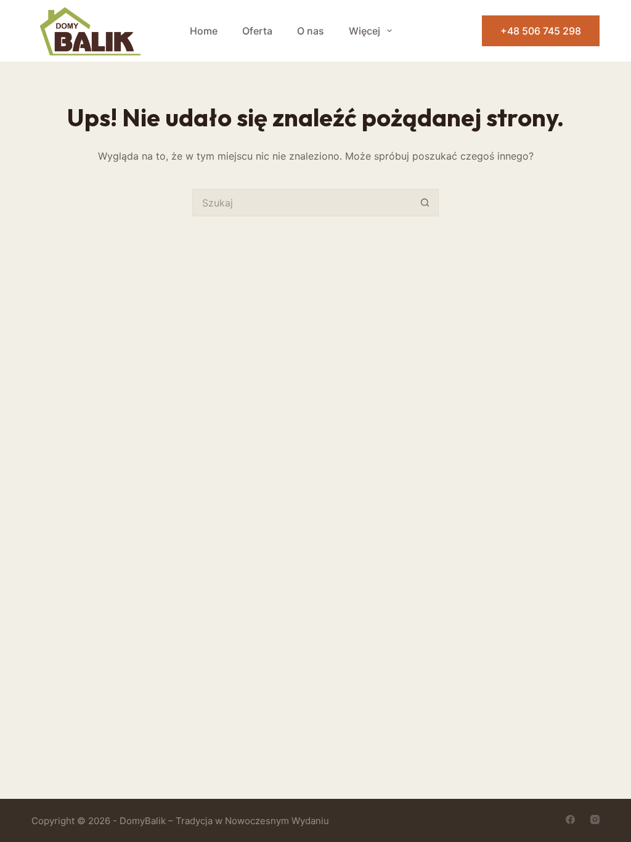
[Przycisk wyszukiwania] (425, 202)
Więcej (364, 31)
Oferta (257, 31)
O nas (310, 31)
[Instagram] (595, 819)
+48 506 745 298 (540, 31)
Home (204, 31)
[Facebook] (570, 819)
